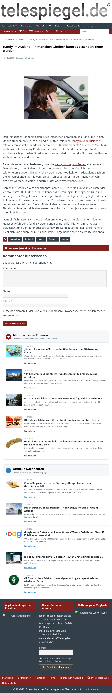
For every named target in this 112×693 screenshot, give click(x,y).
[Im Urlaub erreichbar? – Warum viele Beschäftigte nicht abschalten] (14, 400)
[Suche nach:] (94, 31)
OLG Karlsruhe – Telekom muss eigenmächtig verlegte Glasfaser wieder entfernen (61, 580)
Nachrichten (26, 26)
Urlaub (65, 239)
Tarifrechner (24, 677)
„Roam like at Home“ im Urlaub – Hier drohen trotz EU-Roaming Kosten (61, 351)
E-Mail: (42, 647)
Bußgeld (29, 239)
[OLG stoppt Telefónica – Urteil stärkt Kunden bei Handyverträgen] (14, 422)
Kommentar (10, 268)
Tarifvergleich (8, 26)
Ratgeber (40, 677)
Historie (58, 26)
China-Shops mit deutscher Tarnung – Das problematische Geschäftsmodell (57, 484)
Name (6, 291)
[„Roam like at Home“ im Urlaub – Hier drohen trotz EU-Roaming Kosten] (14, 351)
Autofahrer (15, 239)
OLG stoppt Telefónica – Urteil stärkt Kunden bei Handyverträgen (62, 420)
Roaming (53, 239)
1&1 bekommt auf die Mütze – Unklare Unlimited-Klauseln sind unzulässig (60, 375)
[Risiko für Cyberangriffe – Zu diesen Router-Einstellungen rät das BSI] (14, 558)
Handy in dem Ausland (85, 141)
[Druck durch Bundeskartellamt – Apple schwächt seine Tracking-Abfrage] (14, 509)
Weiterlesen (30, 363)
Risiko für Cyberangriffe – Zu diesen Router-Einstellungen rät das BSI (64, 556)
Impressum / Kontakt (71, 677)
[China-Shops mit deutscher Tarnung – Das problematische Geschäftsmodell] (14, 485)
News (52, 677)
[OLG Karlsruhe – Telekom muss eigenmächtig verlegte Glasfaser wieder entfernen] (14, 580)
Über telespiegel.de (98, 677)
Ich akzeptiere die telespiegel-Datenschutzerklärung (55, 660)
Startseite (7, 677)
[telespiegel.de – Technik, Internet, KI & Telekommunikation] (56, 11)
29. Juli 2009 (9, 58)
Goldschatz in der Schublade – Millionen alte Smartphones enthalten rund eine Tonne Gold (64, 443)
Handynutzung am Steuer (70, 164)
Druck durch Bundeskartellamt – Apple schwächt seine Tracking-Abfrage (61, 509)
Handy (41, 239)
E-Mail (6, 301)
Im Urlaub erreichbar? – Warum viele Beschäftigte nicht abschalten (63, 398)
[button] (6, 686)
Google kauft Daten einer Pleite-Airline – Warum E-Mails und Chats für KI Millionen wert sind (65, 534)
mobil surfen (50, 149)
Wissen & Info (42, 26)
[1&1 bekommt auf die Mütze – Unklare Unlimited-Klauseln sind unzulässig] (14, 375)
